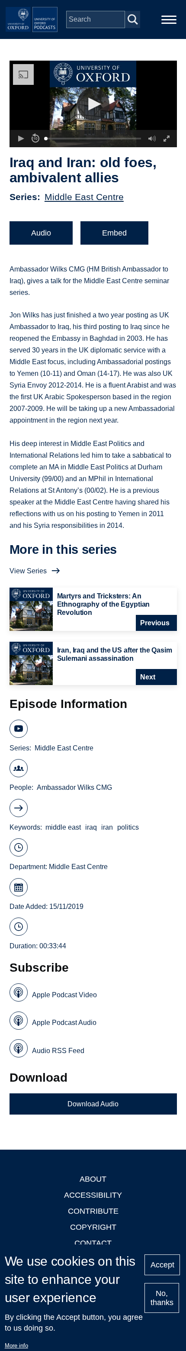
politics (128, 827)
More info (16, 1345)
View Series (28, 571)
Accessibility (93, 1195)
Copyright (93, 1227)
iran (107, 827)
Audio (41, 233)
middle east (63, 827)
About (93, 1179)
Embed (114, 233)
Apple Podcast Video (64, 995)
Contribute (93, 1211)
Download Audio (93, 1104)
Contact (93, 1243)
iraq (91, 827)
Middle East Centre (84, 197)
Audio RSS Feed (58, 1050)
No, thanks (162, 1298)
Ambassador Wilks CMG (74, 787)
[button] (93, 104)
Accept (162, 1265)
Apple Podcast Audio (64, 1022)
